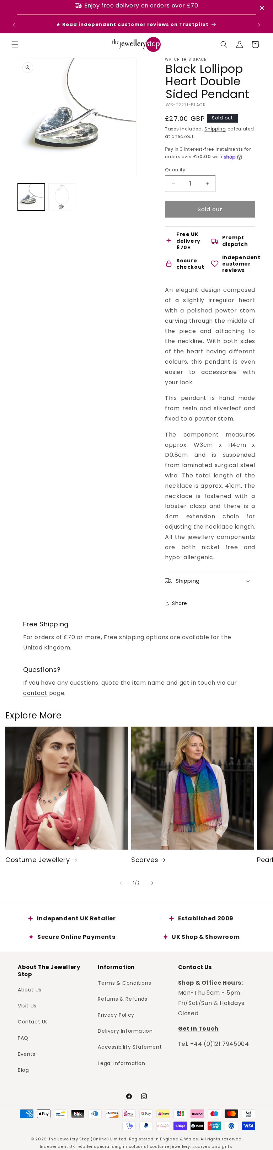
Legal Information (121, 1063)
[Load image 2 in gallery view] (61, 196)
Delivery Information (125, 1030)
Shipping (215, 129)
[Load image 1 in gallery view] (31, 196)
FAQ (23, 1038)
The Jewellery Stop (69, 1139)
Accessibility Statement (130, 1046)
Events (27, 1054)
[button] (15, 44)
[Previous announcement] (14, 25)
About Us (30, 989)
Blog (23, 1070)
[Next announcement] (259, 25)
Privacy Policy (116, 1014)
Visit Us (27, 1005)
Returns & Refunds (122, 998)
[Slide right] (152, 883)
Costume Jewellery (37, 860)
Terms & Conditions (124, 982)
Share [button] (179, 603)
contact (35, 693)
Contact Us (33, 1021)
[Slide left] (121, 883)
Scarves (144, 860)
